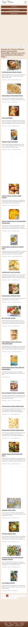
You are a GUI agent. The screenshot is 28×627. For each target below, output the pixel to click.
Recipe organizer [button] (14, 13)
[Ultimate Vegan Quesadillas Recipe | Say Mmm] (14, 135)
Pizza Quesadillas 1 (7, 118)
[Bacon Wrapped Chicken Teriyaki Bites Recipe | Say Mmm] (14, 386)
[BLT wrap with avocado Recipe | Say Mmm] (14, 311)
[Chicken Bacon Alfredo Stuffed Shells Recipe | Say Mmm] (14, 423)
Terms (17, 624)
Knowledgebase (9, 625)
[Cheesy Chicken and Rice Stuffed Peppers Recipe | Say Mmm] (14, 189)
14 (10, 598)
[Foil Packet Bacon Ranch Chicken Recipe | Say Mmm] (14, 65)
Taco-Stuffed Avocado (8, 583)
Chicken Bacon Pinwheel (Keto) (11, 296)
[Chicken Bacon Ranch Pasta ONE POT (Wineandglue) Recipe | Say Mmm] (14, 360)
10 (25, 595)
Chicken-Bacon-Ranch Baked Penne (12, 95)
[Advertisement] (14, 29)
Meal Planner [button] (14, 6)
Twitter (6, 624)
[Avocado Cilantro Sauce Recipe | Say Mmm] (14, 527)
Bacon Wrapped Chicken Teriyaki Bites (13, 393)
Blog (10, 622)
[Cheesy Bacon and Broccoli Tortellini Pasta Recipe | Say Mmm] (14, 240)
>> (16, 598)
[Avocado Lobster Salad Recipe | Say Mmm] (14, 503)
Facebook (15, 622)
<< (2, 595)
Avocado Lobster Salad (8, 510)
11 (2, 598)
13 (7, 598)
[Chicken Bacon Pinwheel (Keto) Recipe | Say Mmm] (14, 289)
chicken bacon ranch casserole (11, 272)
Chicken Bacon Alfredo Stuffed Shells (13, 406)
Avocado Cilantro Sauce (9, 533)
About (5, 622)
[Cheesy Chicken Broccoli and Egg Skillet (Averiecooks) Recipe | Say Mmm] (14, 214)
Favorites (12, 624)
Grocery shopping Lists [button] (14, 10)
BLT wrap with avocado (8, 318)
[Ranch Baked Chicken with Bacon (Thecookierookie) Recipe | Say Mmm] (14, 335)
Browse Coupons (19, 625)
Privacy (22, 624)
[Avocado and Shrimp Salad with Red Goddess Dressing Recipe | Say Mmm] (14, 550)
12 (5, 598)
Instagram (22, 622)
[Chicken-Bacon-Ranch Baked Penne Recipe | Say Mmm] (14, 89)
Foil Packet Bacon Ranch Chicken (12, 72)
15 (13, 598)
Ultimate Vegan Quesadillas (10, 142)
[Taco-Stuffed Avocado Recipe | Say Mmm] (14, 576)
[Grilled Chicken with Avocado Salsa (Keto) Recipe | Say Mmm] (14, 447)
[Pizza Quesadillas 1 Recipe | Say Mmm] (14, 111)
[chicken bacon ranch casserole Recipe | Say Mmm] (14, 265)
